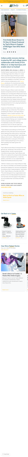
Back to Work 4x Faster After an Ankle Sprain (13, 196)
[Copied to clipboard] (15, 52)
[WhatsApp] (13, 52)
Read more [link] (6, 200)
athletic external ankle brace (16, 115)
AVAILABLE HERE (6, 187)
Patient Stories (8, 12)
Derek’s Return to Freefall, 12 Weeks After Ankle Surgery (12, 274)
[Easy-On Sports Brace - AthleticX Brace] (7, 222)
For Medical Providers (21, 9)
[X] (9, 52)
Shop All (13, 9)
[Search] (24, 5)
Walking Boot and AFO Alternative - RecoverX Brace (21, 233)
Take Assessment (5, 9)
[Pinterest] (11, 52)
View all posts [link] (4, 249)
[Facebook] (7, 52)
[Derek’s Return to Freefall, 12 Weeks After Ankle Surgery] (13, 262)
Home (2, 12)
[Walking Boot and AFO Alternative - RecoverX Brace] (20, 222)
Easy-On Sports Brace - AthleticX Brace (7, 233)
